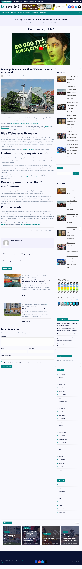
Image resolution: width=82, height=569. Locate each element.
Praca (60, 503)
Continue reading (27, 297)
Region (60, 507)
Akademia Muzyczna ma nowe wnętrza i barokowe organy (24, 125)
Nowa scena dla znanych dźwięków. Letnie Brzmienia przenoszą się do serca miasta (72, 94)
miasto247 (43, 277)
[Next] (78, 524)
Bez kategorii (62, 486)
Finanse (61, 489)
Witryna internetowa (6, 357)
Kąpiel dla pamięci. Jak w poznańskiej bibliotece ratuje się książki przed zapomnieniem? (72, 123)
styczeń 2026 (62, 393)
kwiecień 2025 (62, 420)
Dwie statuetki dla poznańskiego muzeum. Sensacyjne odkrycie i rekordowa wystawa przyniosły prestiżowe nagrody (67, 340)
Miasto (20, 14)
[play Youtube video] (41, 50)
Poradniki (42, 14)
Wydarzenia (14, 14)
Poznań (51, 234)
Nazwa (3, 350)
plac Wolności (50, 232)
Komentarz (4, 338)
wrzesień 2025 (62, 406)
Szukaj (60, 169)
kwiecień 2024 (62, 461)
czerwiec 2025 (62, 417)
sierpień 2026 (62, 375)
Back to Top (77, 563)
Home (27, 24)
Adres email (31, 350)
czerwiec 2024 (62, 454)
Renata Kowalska (7, 77)
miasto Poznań (41, 232)
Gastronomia (35, 14)
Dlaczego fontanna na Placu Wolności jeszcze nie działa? (43, 24)
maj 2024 (61, 458)
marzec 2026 (62, 386)
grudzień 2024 (62, 434)
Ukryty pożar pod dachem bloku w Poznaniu (68, 335)
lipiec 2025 (61, 413)
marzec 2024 (62, 464)
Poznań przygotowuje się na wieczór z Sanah (72, 81)
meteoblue (59, 311)
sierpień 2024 (62, 447)
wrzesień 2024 (62, 444)
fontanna (33, 232)
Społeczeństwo (26, 14)
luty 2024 (61, 468)
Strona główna (5, 14)
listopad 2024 (62, 437)
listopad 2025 (62, 399)
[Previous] (76, 524)
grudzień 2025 (62, 396)
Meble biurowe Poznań (28, 150)
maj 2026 (61, 379)
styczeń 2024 (62, 471)
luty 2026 (61, 389)
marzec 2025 (62, 423)
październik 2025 (63, 403)
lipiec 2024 (61, 451)
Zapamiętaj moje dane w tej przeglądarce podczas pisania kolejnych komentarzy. (23, 363)
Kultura (60, 496)
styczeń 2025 (62, 430)
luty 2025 (61, 427)
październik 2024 (63, 441)
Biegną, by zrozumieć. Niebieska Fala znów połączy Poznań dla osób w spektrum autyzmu (72, 152)
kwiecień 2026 (62, 382)
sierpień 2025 (62, 410)
